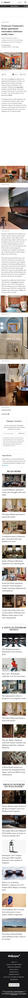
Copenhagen (14, 282)
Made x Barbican (14, 6)
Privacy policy (14, 969)
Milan (21, 290)
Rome (10, 95)
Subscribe (20, 2)
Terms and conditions (14, 967)
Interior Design (5, 22)
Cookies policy (14, 972)
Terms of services (20, 438)
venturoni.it (4, 414)
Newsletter (24, 74)
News (17, 47)
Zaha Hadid (19, 87)
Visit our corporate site (18, 992)
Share (5, 74)
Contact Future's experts (14, 964)
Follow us (16, 74)
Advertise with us (14, 974)
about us (14, 962)
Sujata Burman (6, 45)
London (11, 79)
